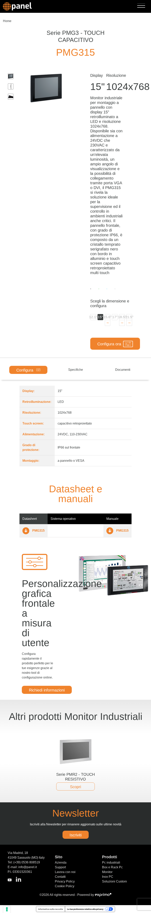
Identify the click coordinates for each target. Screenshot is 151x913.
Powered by (86, 894)
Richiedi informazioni (47, 690)
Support (60, 867)
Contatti (60, 876)
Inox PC (107, 876)
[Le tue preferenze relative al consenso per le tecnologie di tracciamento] (7, 909)
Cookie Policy (64, 886)
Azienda (60, 862)
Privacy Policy (65, 881)
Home (7, 21)
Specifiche (75, 369)
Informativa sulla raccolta (50, 909)
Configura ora (109, 344)
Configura (25, 370)
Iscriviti (76, 835)
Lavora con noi (65, 872)
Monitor (107, 872)
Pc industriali (111, 862)
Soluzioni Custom (114, 881)
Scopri (75, 787)
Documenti (122, 369)
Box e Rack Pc (112, 867)
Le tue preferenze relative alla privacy (85, 909)
